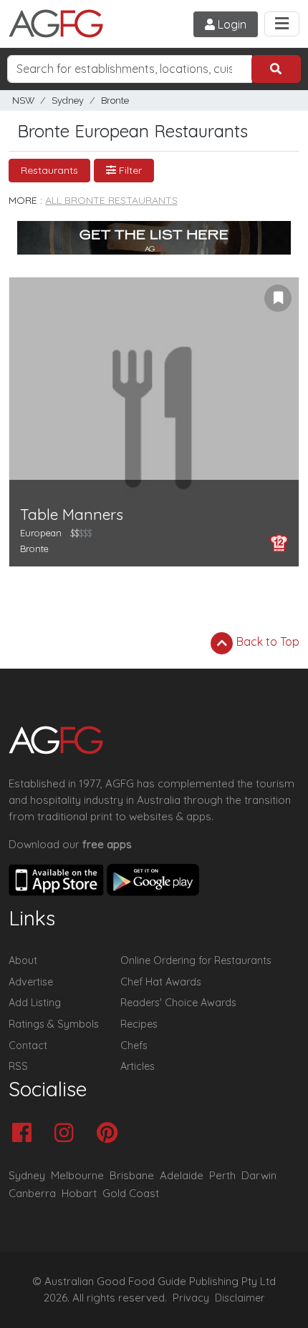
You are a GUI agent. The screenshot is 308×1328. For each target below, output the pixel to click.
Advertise (31, 981)
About (23, 960)
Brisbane (132, 1175)
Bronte (115, 100)
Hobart (79, 1193)
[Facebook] (25, 1134)
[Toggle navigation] (281, 23)
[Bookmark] (278, 298)
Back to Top (266, 641)
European (41, 532)
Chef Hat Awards (160, 981)
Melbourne (77, 1175)
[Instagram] (68, 1134)
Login (230, 24)
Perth (222, 1175)
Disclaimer (240, 1298)
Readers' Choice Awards (178, 1002)
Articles (137, 1066)
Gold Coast (130, 1193)
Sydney (68, 100)
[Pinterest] (110, 1134)
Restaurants (49, 170)
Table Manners (71, 514)
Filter (129, 170)
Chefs (134, 1045)
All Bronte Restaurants (111, 200)
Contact (28, 1045)
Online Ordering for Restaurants (195, 960)
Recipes (139, 1024)
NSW (23, 100)
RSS (18, 1066)
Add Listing (35, 1002)
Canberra (32, 1193)
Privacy (191, 1298)
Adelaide (181, 1175)
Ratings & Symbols (54, 1024)
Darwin (258, 1175)
